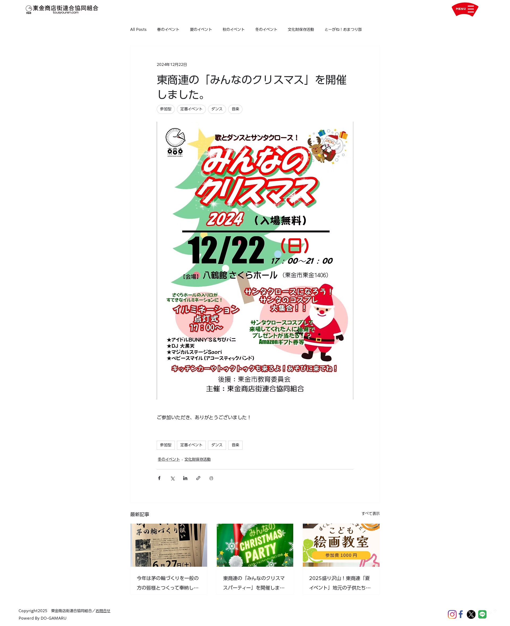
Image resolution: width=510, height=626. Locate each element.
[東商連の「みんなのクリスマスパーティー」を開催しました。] (255, 545)
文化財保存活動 (301, 29)
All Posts (138, 29)
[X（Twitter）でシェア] (172, 478)
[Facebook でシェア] (159, 478)
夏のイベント (201, 29)
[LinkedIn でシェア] (185, 478)
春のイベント (168, 29)
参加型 (165, 445)
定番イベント (191, 445)
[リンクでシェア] (198, 478)
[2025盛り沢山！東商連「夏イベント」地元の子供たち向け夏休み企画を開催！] (341, 545)
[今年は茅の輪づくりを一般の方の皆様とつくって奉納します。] (168, 545)
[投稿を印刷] (211, 478)
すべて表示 (371, 513)
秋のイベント (234, 29)
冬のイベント (266, 29)
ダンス (217, 445)
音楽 (235, 445)
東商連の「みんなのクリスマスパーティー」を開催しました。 (254, 584)
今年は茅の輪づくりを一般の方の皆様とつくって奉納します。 (168, 584)
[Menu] (471, 9)
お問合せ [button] (103, 611)
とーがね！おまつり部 (343, 29)
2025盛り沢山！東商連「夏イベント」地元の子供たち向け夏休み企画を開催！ (340, 584)
